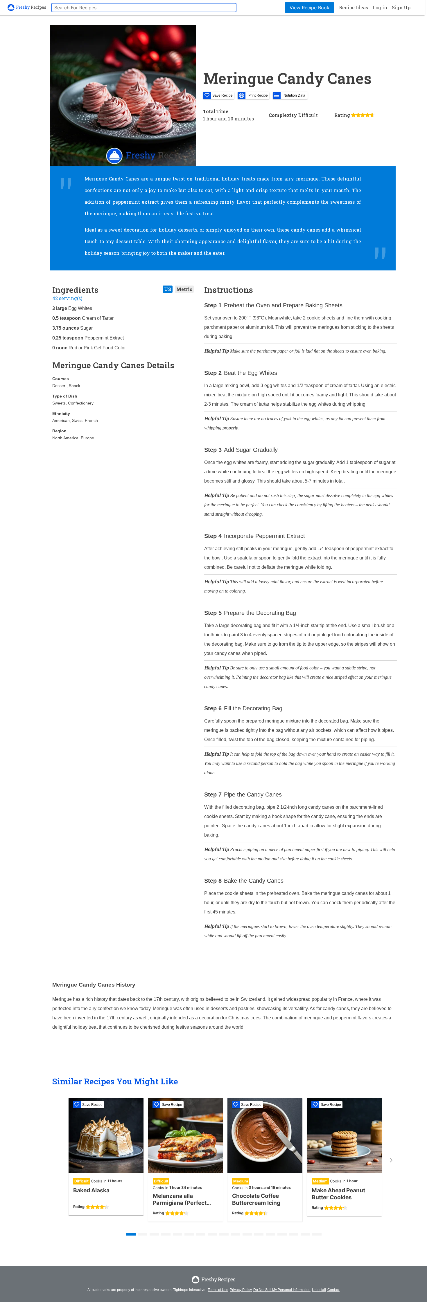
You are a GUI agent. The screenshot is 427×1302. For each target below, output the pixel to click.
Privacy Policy (241, 1290)
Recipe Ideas (353, 7)
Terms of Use (218, 1290)
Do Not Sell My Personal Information (282, 1290)
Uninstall (319, 1290)
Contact (333, 1290)
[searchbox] (143, 7)
